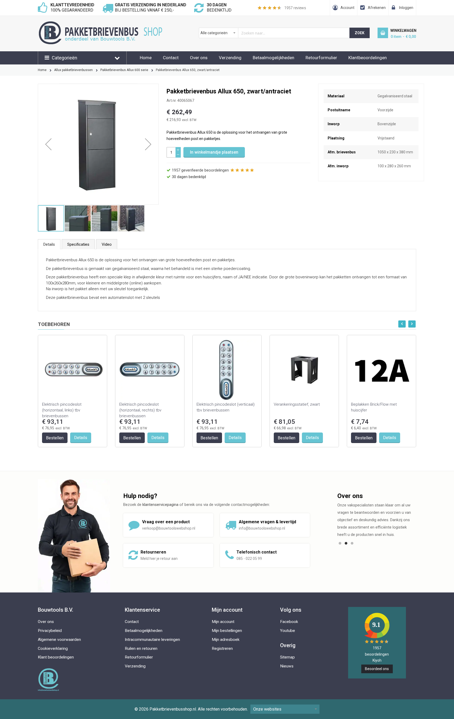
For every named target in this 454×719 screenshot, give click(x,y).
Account (347, 8)
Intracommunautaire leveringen (152, 639)
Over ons (199, 57)
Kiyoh (377, 660)
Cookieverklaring (53, 648)
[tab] (49, 244)
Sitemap (287, 657)
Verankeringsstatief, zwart (297, 404)
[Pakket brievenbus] (103, 24)
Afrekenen (377, 8)
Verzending (230, 57)
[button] (48, 144)
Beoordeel (377, 669)
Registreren (222, 648)
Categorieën (64, 58)
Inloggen (406, 8)
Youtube (287, 630)
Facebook (289, 621)
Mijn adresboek (226, 639)
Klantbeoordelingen (367, 57)
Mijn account (223, 621)
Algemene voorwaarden (59, 639)
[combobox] (274, 33)
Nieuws (286, 666)
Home (146, 57)
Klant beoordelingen (56, 657)
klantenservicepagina (160, 504)
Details (49, 244)
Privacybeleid (50, 630)
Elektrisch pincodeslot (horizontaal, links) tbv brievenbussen (61, 410)
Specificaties (78, 244)
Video (107, 244)
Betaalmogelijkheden (273, 57)
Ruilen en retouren (141, 648)
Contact (171, 57)
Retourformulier (321, 57)
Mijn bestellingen (227, 630)
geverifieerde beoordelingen (200, 170)
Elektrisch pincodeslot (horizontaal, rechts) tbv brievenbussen (140, 410)
